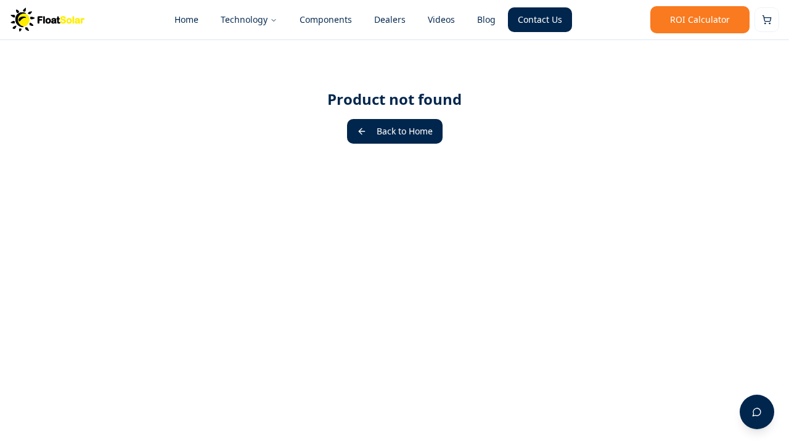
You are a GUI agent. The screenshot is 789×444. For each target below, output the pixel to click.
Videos (441, 19)
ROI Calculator (700, 19)
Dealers (390, 19)
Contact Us (540, 19)
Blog (486, 19)
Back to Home (405, 131)
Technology (244, 19)
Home (186, 19)
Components (326, 19)
